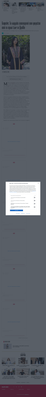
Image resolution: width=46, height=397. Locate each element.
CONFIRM (16, 210)
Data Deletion (18, 213)
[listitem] (23, 195)
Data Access (23, 213)
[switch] (34, 197)
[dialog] (23, 198)
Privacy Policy (28, 213)
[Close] (38, 183)
